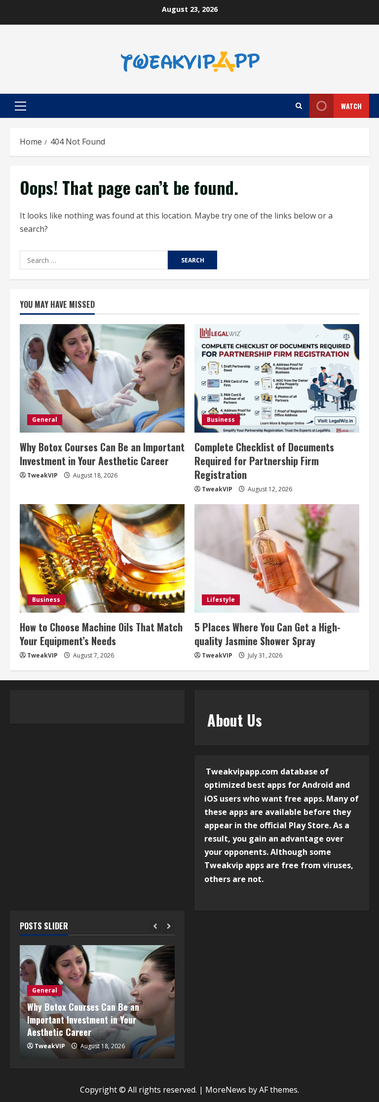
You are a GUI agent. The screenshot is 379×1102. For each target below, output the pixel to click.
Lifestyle (221, 599)
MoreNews (225, 1089)
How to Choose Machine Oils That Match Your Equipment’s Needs (101, 634)
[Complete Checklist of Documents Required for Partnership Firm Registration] (276, 378)
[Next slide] (168, 926)
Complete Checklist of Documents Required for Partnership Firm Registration (264, 461)
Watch (351, 106)
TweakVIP (42, 475)
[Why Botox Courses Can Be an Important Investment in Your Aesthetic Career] (102, 378)
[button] (20, 106)
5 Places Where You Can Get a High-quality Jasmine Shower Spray (267, 634)
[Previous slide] (155, 926)
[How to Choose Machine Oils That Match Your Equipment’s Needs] (102, 558)
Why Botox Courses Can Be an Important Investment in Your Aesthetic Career (102, 454)
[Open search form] (299, 105)
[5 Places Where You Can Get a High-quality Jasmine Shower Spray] (276, 558)
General (44, 419)
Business (221, 419)
